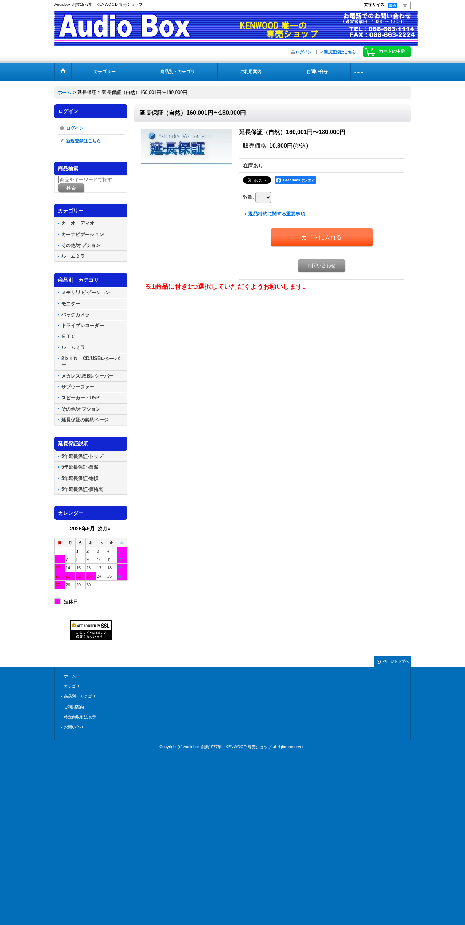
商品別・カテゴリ (80, 696)
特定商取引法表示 (80, 717)
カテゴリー (74, 686)
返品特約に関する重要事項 (276, 213)
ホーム (70, 676)
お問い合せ (74, 727)
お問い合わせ (321, 265)
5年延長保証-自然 (79, 467)
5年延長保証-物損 (79, 478)
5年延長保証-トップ (82, 456)
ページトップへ (396, 661)
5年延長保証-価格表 (82, 489)
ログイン (304, 52)
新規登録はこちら (340, 52)
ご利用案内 (74, 707)
